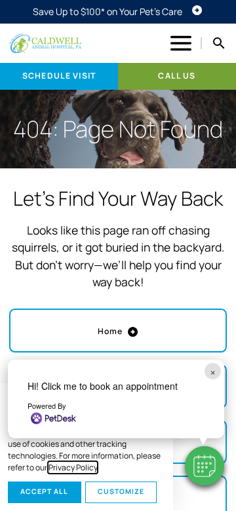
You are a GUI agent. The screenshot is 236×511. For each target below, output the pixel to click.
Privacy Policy (73, 467)
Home (110, 331)
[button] (204, 465)
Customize (121, 491)
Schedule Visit (59, 75)
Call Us (176, 75)
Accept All (44, 491)
